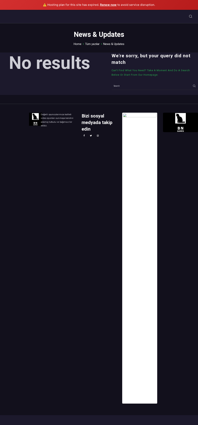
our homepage (148, 74)
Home (77, 44)
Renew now (108, 5)
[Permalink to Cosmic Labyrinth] (139, 258)
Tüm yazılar (92, 44)
